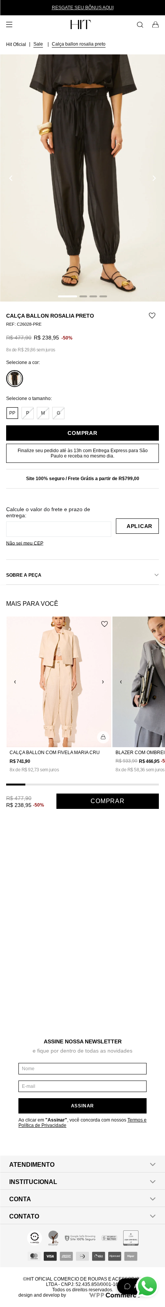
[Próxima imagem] (154, 178)
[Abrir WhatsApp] (147, 1286)
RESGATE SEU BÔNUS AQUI (83, 7)
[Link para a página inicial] (17, 44)
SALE (38, 44)
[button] (82, 178)
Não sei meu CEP (24, 543)
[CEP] (58, 521)
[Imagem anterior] (11, 178)
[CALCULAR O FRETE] (137, 526)
